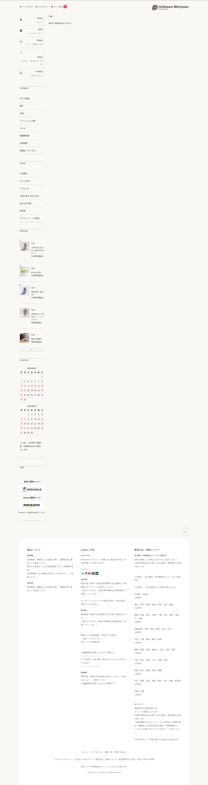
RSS (145, 759)
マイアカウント (43, 7)
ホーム (85, 752)
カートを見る (60, 7)
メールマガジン (27, 7)
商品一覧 (109, 752)
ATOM (151, 759)
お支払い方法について (84, 759)
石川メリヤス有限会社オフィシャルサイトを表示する (104, 767)
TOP (51, 17)
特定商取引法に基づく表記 (130, 759)
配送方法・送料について (106, 759)
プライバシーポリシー (63, 759)
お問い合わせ (120, 752)
